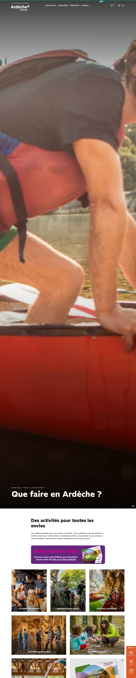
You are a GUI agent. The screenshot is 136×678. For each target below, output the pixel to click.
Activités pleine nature (68, 608)
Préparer (25, 487)
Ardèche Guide (16, 487)
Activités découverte (29, 608)
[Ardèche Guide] (20, 8)
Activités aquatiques (107, 608)
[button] (102, 1)
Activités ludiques (97, 651)
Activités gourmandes (39, 651)
